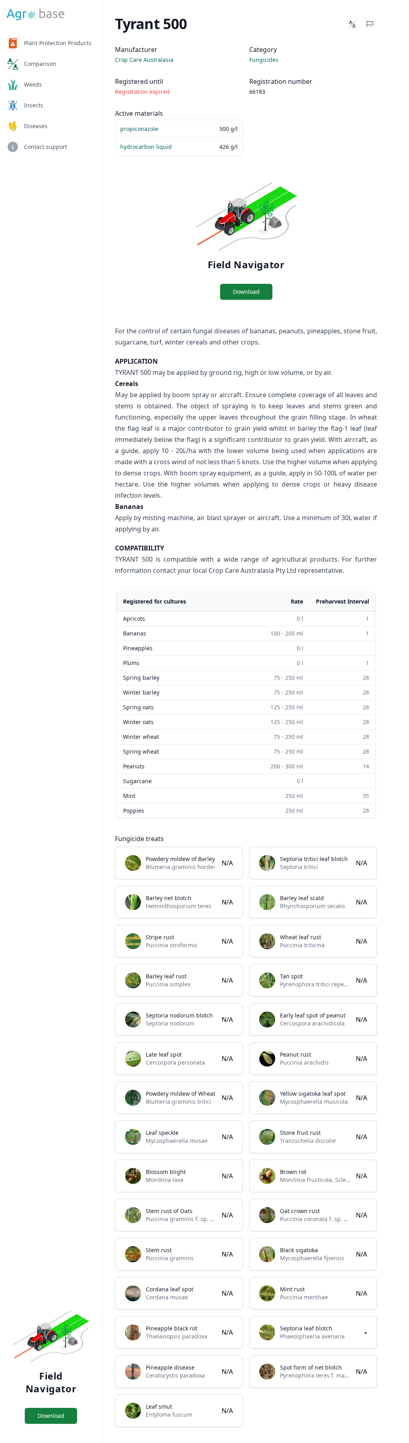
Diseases (36, 126)
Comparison (40, 63)
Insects (33, 105)
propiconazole (139, 129)
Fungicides (263, 59)
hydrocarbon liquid (146, 146)
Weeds (33, 84)
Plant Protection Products (57, 43)
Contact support (45, 146)
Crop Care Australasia (144, 59)
